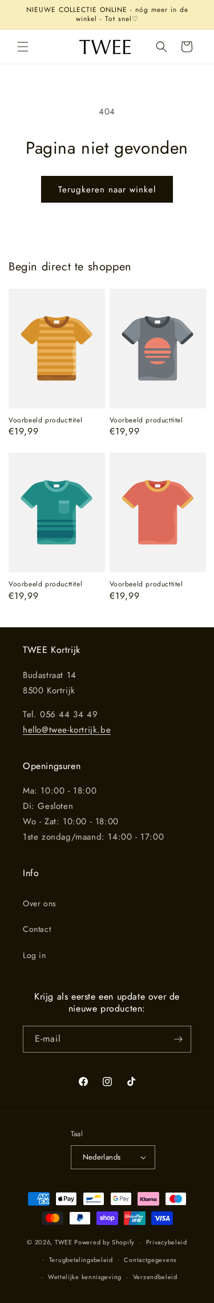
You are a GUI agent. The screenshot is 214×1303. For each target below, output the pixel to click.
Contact (37, 929)
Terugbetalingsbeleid (81, 1259)
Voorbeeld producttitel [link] (45, 420)
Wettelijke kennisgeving (85, 1276)
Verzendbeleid (155, 1276)
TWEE (63, 1242)
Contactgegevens (150, 1259)
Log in (34, 955)
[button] (22, 46)
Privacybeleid (166, 1242)
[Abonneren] (178, 1039)
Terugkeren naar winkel (107, 189)
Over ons (39, 903)
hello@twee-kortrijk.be (67, 730)
